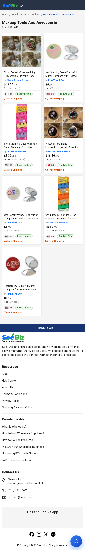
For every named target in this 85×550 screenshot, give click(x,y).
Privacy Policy (10, 400)
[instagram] (39, 534)
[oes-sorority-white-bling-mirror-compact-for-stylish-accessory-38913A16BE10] (21, 193)
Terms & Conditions (14, 394)
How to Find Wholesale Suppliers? (23, 433)
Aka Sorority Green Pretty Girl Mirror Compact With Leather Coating (61, 76)
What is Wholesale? (14, 426)
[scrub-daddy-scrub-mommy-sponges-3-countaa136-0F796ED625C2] (21, 122)
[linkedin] (53, 534)
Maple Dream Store (17, 80)
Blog (5, 373)
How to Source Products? (18, 440)
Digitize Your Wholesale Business (23, 446)
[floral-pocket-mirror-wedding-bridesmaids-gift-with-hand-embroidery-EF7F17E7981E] (21, 51)
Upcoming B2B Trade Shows (20, 453)
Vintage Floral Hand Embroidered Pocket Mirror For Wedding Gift (62, 147)
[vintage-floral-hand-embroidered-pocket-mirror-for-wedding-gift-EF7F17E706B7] (63, 122)
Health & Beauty (20, 14)
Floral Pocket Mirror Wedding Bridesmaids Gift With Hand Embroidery (20, 76)
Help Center (9, 380)
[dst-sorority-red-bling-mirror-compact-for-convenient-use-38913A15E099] (21, 265)
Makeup (36, 14)
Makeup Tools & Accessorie (58, 14)
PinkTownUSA (56, 80)
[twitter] (46, 534)
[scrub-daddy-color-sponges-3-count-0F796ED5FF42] (63, 193)
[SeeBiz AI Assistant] (76, 541)
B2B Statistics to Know (16, 460)
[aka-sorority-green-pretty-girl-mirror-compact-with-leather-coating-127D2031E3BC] (63, 51)
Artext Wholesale (16, 151)
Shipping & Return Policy (17, 407)
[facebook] (32, 534)
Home (5, 14)
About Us (8, 387)
